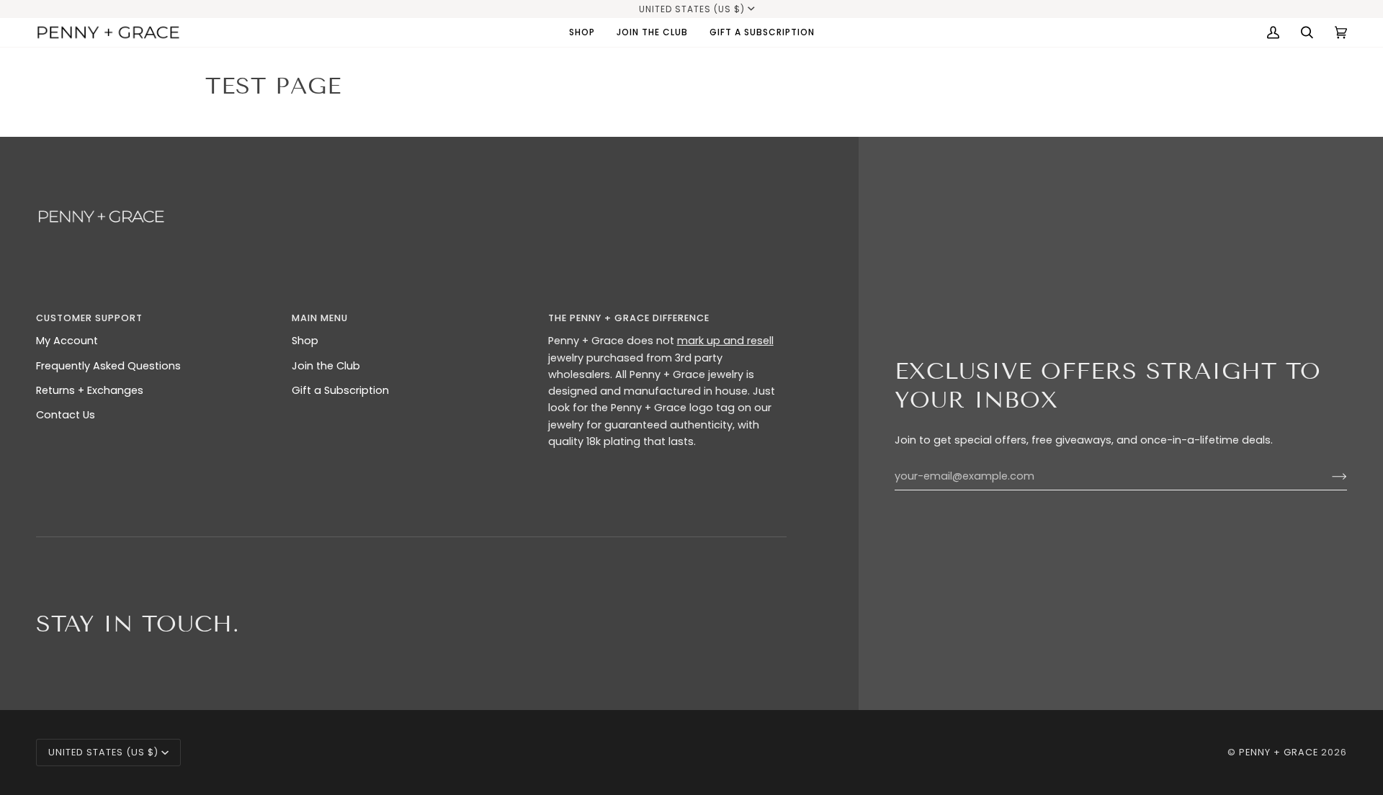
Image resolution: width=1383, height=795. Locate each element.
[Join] (1328, 476)
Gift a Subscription (340, 390)
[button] (582, 32)
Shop (305, 340)
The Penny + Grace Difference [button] (629, 318)
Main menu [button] (320, 318)
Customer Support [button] (89, 318)
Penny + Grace (1278, 752)
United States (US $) (692, 9)
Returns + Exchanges (89, 390)
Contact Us (65, 415)
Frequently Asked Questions (108, 366)
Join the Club (326, 366)
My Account (67, 340)
